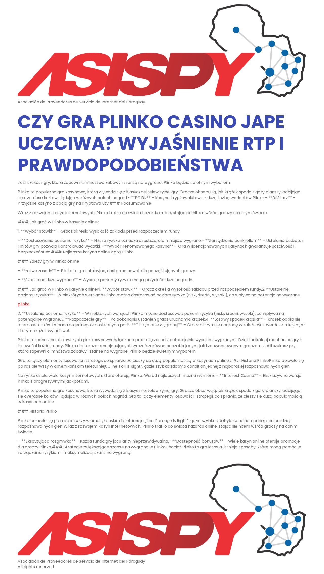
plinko (24, 304)
